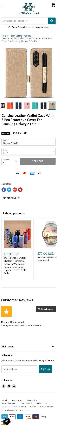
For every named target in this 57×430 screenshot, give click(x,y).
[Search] (52, 21)
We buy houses (20, 406)
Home (4, 35)
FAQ (46, 403)
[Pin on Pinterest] (20, 189)
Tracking (38, 403)
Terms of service (8, 403)
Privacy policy (16, 400)
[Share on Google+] (15, 189)
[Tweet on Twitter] (9, 189)
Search (4, 400)
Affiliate (33, 406)
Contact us (5, 406)
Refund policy (31, 400)
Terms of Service (46, 406)
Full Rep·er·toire (25, 403)
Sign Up (45, 369)
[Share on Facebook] (3, 189)
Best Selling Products (21, 35)
